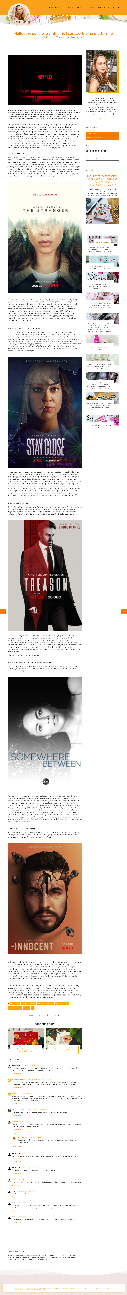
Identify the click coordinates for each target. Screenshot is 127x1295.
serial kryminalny (62, 1003)
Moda (63, 7)
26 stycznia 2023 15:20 (29, 1203)
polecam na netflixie (45, 1003)
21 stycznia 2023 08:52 (26, 1093)
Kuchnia (92, 7)
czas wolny (15, 1003)
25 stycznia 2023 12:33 (29, 1167)
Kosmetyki (53, 7)
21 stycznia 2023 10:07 (43, 1109)
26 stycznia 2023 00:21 (29, 1191)
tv (32, 1008)
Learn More (98, 1288)
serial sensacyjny (15, 1008)
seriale (26, 1008)
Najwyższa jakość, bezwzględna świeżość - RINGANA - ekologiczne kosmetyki (99, 366)
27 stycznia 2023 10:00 (29, 1217)
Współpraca (91, 133)
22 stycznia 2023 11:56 (26, 1121)
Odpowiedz (16, 1073)
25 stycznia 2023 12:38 (23, 1179)
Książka (101, 7)
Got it (108, 1288)
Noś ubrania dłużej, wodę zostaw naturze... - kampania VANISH (99, 348)
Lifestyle (111, 7)
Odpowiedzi (19, 1134)
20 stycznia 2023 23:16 (29, 1065)
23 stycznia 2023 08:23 (29, 1153)
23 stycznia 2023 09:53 (38, 1137)
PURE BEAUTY (81, 7)
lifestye (25, 1003)
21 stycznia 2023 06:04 (43, 1079)
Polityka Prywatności (95, 137)
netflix (32, 1003)
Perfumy (71, 7)
